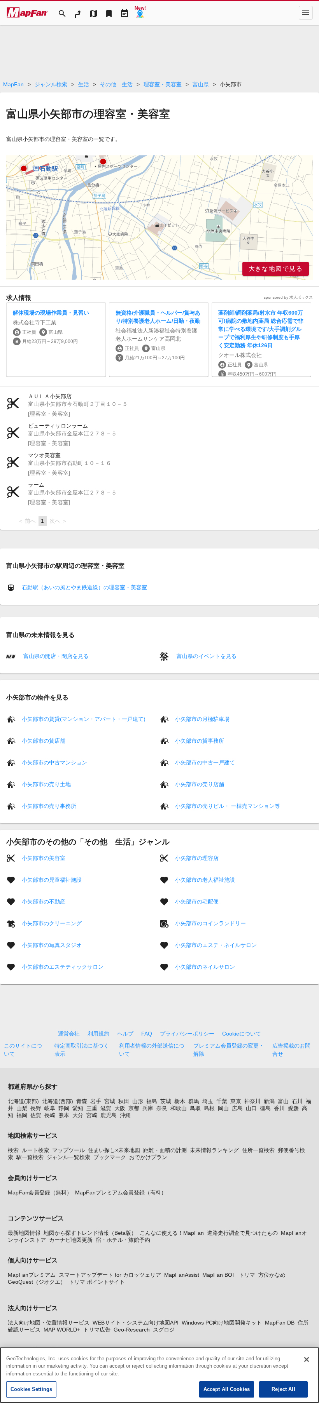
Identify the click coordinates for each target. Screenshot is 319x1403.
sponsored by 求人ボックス (288, 297)
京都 (133, 1108)
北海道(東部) (23, 1101)
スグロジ (164, 1329)
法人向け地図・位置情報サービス (48, 1322)
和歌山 (178, 1108)
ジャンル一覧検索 (68, 1157)
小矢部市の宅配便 (197, 901)
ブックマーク (109, 1157)
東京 (235, 1101)
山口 (251, 1108)
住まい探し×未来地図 (114, 1150)
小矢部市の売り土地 (46, 784)
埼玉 (207, 1101)
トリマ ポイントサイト (97, 1282)
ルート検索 (35, 1150)
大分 (77, 1115)
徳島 (265, 1108)
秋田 (123, 1101)
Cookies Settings (31, 1389)
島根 (209, 1108)
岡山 (223, 1108)
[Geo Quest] (140, 13)
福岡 (21, 1115)
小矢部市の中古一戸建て (205, 762)
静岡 (63, 1108)
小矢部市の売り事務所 (49, 805)
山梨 (21, 1108)
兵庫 (147, 1108)
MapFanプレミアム (32, 1275)
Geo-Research (132, 1329)
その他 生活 (116, 84)
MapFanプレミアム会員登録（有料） (121, 1192)
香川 (279, 1108)
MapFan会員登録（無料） (40, 1192)
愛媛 (293, 1108)
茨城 (165, 1101)
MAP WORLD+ (62, 1329)
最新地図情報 (24, 1233)
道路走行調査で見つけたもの (242, 1233)
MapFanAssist (181, 1275)
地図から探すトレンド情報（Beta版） (90, 1233)
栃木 (179, 1101)
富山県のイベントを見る (206, 656)
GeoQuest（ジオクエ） (37, 1282)
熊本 (63, 1115)
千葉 (221, 1101)
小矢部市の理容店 (197, 858)
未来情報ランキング (214, 1150)
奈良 (161, 1108)
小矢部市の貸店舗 (43, 740)
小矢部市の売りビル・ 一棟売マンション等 (227, 805)
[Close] (306, 1359)
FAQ (146, 1033)
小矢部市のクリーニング (52, 923)
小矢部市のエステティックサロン (62, 966)
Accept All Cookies (226, 1389)
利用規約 (98, 1033)
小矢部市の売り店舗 (199, 784)
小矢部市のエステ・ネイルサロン (216, 945)
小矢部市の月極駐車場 (202, 718)
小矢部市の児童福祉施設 (52, 879)
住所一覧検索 (258, 1150)
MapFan (13, 84)
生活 (83, 84)
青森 (81, 1101)
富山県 (201, 84)
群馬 (193, 1101)
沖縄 (125, 1115)
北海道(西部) (57, 1101)
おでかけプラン (148, 1157)
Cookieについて (241, 1033)
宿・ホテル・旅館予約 (123, 1240)
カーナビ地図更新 (71, 1240)
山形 (137, 1101)
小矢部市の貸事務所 (199, 740)
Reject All (283, 1389)
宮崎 (91, 1115)
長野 (35, 1108)
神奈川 (252, 1101)
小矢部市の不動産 (43, 901)
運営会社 (69, 1033)
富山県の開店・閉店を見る (55, 656)
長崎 (49, 1115)
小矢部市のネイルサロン (205, 966)
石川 (297, 1101)
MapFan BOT (219, 1275)
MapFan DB (279, 1322)
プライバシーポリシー (187, 1033)
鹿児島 (108, 1115)
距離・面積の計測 (165, 1150)
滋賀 (105, 1108)
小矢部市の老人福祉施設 (205, 879)
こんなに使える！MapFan (172, 1233)
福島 (151, 1101)
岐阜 (49, 1108)
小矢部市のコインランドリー (210, 923)
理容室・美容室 (163, 84)
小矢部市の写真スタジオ (52, 945)
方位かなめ (272, 1275)
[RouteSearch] (78, 13)
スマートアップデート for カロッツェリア (110, 1275)
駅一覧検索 (30, 1157)
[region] (159, 217)
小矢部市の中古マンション (54, 762)
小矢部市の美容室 (43, 858)
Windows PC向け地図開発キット (222, 1322)
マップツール (68, 1150)
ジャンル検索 (51, 84)
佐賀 (35, 1115)
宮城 (109, 1101)
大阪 (119, 1108)
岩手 (95, 1101)
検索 (13, 1150)
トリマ (247, 1275)
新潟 (269, 1101)
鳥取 (195, 1108)
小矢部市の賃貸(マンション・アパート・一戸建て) (83, 718)
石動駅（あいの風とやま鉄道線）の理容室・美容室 (84, 587)
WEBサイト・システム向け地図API (136, 1322)
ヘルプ (125, 1033)
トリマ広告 (96, 1329)
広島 (237, 1108)
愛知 (77, 1108)
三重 (91, 1108)
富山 (283, 1101)
